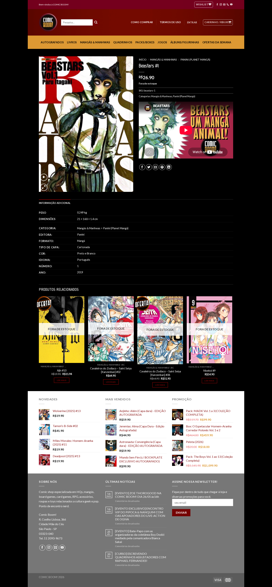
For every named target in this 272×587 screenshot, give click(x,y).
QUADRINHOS (122, 42)
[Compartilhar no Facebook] (142, 167)
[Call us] (228, 4)
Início (143, 59)
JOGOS (162, 42)
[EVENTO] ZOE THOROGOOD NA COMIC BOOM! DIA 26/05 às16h (138, 494)
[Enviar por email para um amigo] (155, 167)
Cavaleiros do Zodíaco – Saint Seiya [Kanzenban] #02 (111, 370)
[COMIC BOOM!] (49, 22)
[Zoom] (43, 187)
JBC (123, 364)
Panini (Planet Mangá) (195, 59)
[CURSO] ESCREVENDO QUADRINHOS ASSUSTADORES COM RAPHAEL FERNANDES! (140, 557)
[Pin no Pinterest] (162, 167)
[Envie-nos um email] (224, 4)
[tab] (54, 203)
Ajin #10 (61, 370)
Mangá (81, 240)
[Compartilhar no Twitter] (149, 167)
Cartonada (83, 247)
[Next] (232, 343)
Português (83, 259)
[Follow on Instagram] (221, 4)
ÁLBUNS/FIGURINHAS (184, 42)
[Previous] (39, 343)
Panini (80, 234)
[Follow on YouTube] (231, 4)
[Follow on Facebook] (217, 4)
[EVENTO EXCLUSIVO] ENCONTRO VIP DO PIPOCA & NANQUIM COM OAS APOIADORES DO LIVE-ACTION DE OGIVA (140, 514)
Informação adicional (54, 202)
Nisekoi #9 (209, 370)
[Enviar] (96, 22)
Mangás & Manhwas (163, 59)
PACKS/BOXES (144, 42)
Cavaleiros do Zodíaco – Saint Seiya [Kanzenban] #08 (160, 373)
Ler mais (62, 380)
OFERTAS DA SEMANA (216, 42)
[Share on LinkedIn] (169, 167)
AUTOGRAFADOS (52, 42)
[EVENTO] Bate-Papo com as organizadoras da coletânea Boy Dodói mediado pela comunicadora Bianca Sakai (139, 536)
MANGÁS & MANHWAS (95, 42)
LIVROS (72, 42)
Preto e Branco (86, 253)
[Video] (43, 177)
